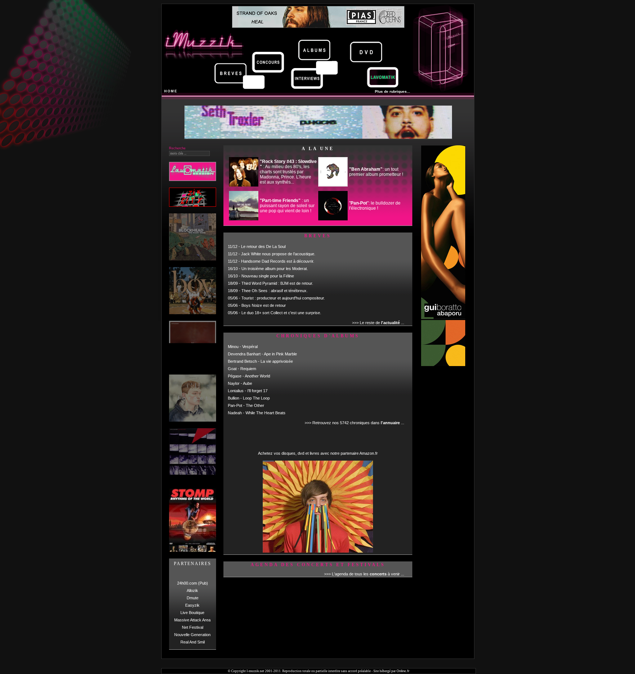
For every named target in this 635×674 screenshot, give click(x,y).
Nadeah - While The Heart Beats (257, 413)
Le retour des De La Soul (263, 246)
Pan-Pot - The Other (246, 405)
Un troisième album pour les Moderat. (274, 268)
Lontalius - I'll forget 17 (248, 391)
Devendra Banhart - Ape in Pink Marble (262, 354)
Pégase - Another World (249, 376)
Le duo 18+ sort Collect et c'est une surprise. (281, 313)
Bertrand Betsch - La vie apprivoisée (260, 361)
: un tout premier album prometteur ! (376, 172)
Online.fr (403, 671)
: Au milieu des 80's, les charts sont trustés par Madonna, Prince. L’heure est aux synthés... (288, 172)
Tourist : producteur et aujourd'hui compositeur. (283, 298)
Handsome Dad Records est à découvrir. (277, 261)
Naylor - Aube (240, 383)
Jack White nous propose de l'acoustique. (278, 254)
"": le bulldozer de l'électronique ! (375, 206)
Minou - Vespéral (243, 346)
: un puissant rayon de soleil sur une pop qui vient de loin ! (287, 205)
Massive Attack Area (192, 620)
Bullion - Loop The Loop (249, 398)
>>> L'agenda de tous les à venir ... (364, 574)
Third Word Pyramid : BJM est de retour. (277, 283)
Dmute (192, 598)
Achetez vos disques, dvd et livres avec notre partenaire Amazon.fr (318, 453)
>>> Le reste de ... (378, 322)
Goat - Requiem (242, 368)
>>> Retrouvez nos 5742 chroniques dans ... (354, 423)
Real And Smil (192, 642)
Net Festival (192, 627)
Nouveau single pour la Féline (267, 276)
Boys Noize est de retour (263, 305)
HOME (170, 91)
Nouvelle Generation (192, 634)
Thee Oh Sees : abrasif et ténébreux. (274, 290)
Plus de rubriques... (392, 91)
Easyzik (192, 605)
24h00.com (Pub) (192, 583)
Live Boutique (192, 612)
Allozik (192, 590)
